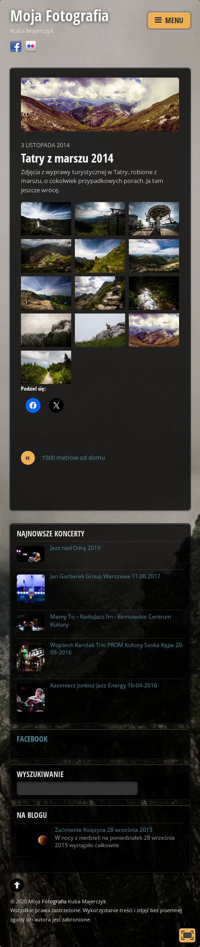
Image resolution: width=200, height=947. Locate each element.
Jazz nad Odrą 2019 (75, 548)
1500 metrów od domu (65, 457)
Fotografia (54, 901)
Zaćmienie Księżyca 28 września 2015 (104, 830)
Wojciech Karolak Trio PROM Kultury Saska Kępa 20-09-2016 (117, 649)
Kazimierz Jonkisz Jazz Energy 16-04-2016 (103, 685)
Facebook (32, 739)
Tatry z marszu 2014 (67, 158)
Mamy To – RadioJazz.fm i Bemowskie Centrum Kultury (110, 620)
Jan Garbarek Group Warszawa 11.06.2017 (105, 576)
